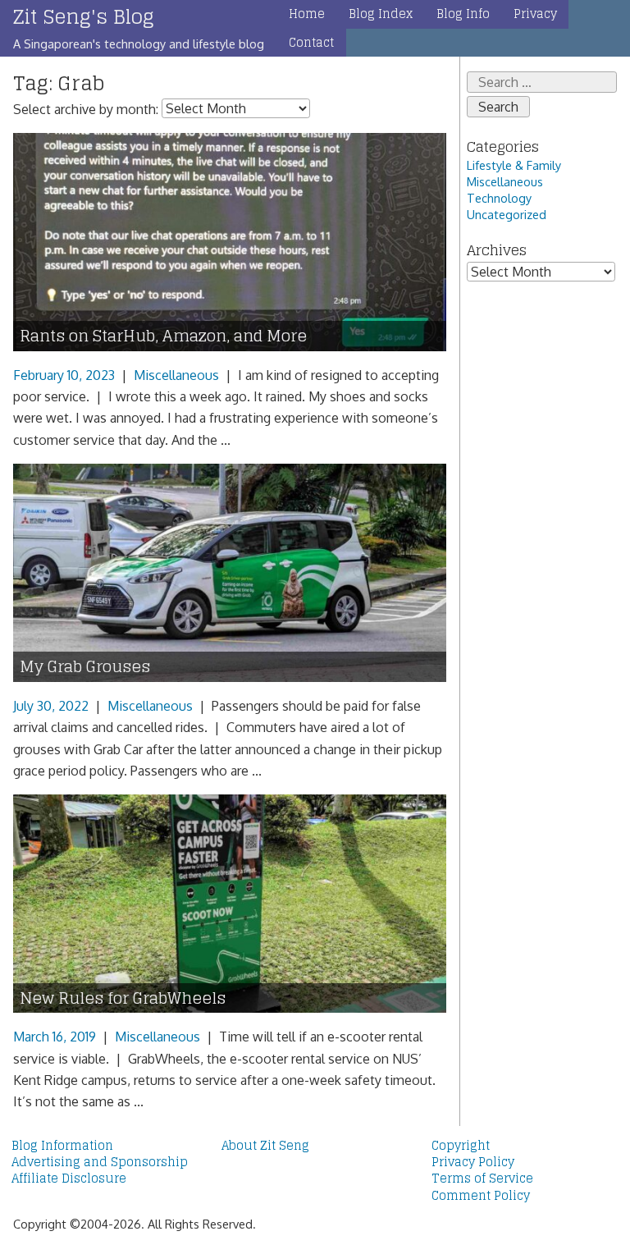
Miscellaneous (176, 375)
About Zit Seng (265, 1145)
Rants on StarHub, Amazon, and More (163, 336)
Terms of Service (482, 1178)
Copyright (460, 1145)
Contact (311, 42)
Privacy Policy (472, 1162)
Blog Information (62, 1145)
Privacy (535, 14)
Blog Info (463, 14)
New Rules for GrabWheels (123, 998)
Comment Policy (480, 1195)
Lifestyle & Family (514, 165)
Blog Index (381, 14)
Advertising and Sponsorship (99, 1162)
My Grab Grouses (85, 667)
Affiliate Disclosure (68, 1178)
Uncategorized (506, 214)
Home (307, 14)
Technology (499, 197)
